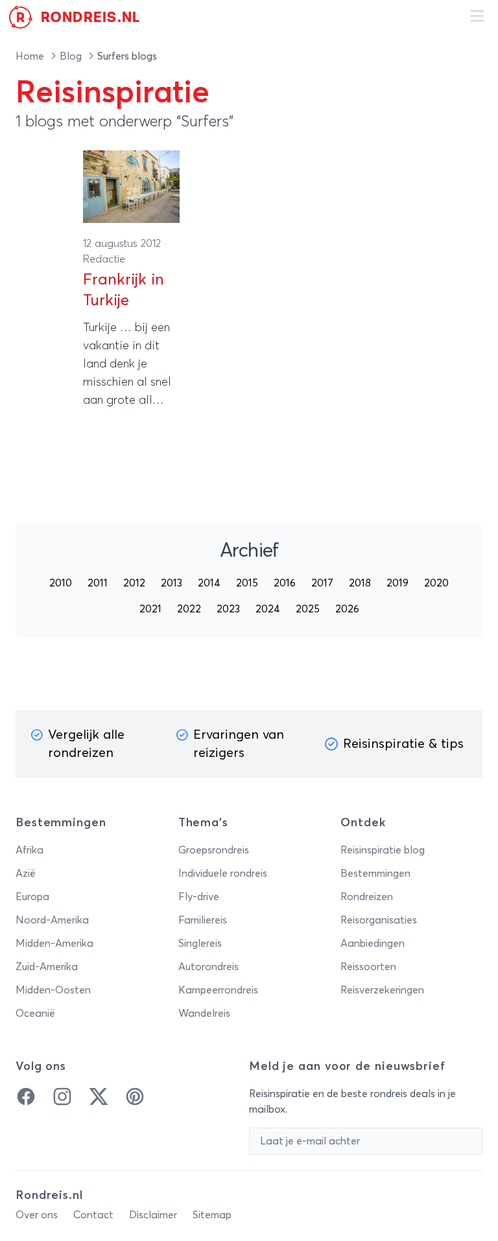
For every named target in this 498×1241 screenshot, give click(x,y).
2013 (171, 583)
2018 (360, 583)
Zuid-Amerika (47, 967)
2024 (267, 609)
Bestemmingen (375, 873)
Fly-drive (198, 897)
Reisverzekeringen (382, 990)
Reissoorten (368, 967)
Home (31, 56)
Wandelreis (204, 1013)
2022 (189, 609)
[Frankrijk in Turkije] (131, 186)
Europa (32, 897)
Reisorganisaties (378, 920)
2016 (285, 583)
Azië (26, 873)
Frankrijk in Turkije (123, 290)
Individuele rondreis (222, 873)
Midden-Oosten (53, 990)
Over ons (37, 1215)
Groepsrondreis (213, 850)
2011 (98, 583)
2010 (60, 583)
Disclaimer (153, 1215)
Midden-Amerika (54, 943)
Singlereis (200, 943)
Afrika (29, 850)
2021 (150, 609)
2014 (209, 583)
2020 (436, 583)
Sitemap (212, 1215)
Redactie (104, 259)
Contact (93, 1215)
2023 (228, 609)
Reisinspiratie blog (382, 850)
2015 (247, 583)
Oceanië (35, 1013)
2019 (397, 583)
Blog (72, 56)
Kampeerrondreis (218, 990)
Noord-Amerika (52, 920)
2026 (347, 609)
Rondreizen (366, 897)
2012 (134, 583)
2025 (308, 609)
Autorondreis (208, 967)
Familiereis (202, 920)
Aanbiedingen (372, 943)
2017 (322, 583)
